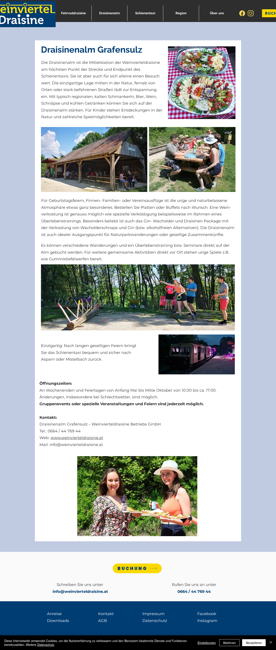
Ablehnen (229, 643)
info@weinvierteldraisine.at (76, 444)
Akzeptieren (254, 643)
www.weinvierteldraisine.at (76, 437)
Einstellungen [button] (207, 643)
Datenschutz (45, 644)
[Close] (270, 643)
